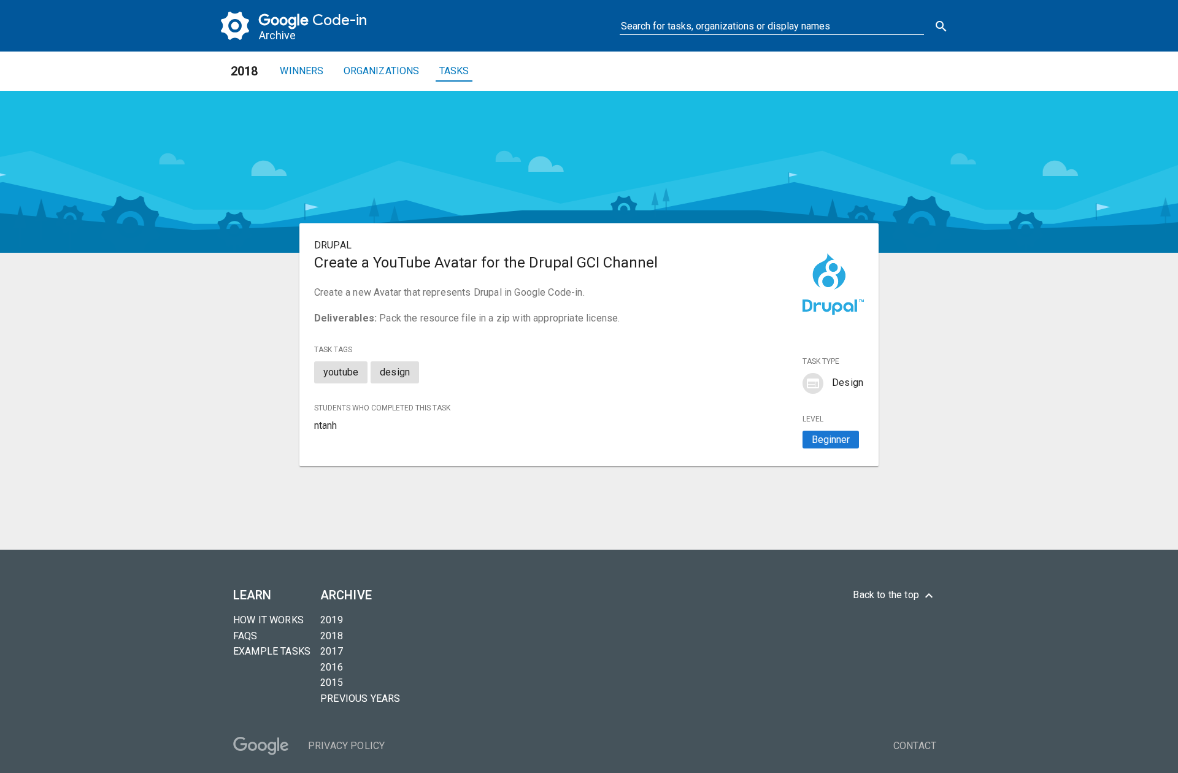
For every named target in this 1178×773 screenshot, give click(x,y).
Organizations (382, 71)
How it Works (268, 620)
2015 (331, 682)
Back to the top (894, 595)
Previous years (360, 698)
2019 (331, 620)
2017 (331, 651)
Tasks (454, 71)
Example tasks (271, 651)
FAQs (245, 636)
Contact (914, 746)
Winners (301, 71)
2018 (331, 636)
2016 (331, 667)
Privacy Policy (346, 746)
